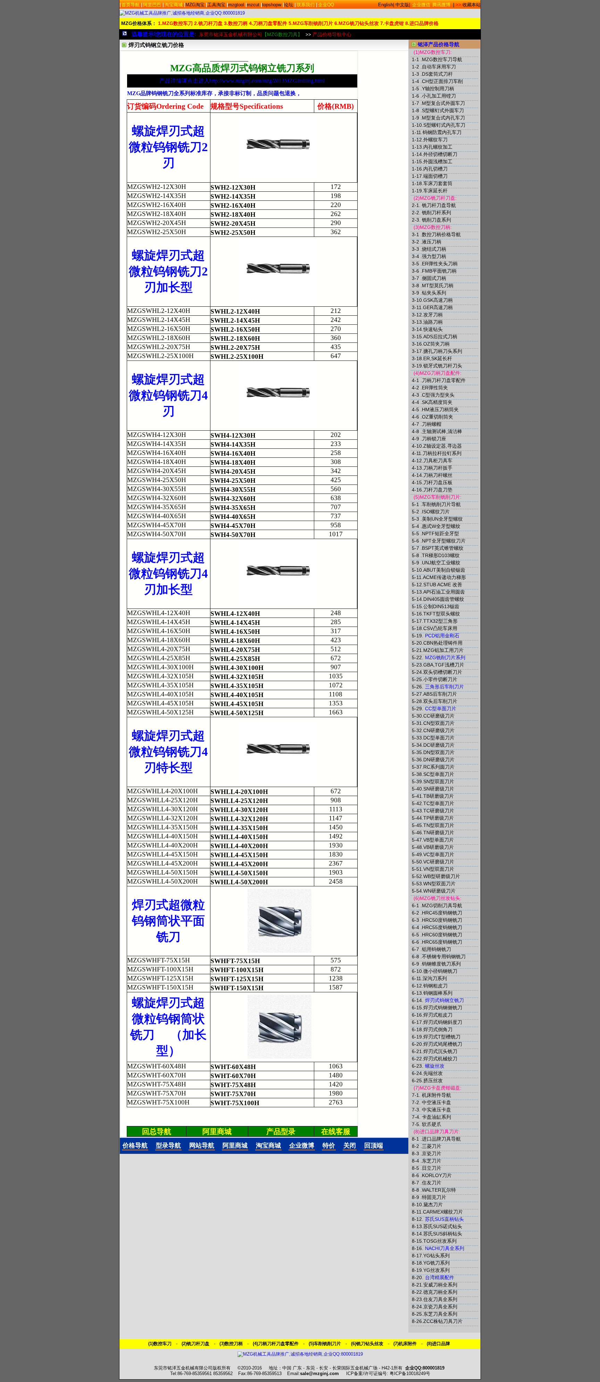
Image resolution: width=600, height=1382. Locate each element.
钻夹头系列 (434, 293)
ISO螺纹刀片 (436, 511)
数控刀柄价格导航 (441, 234)
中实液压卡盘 (436, 1109)
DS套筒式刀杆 (437, 74)
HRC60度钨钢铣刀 (442, 934)
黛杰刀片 (433, 1204)
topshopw (271, 4)
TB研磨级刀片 (438, 796)
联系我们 (306, 4)
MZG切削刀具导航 (442, 905)
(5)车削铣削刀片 (325, 1343)
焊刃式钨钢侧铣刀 (442, 1007)
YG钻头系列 (436, 1255)
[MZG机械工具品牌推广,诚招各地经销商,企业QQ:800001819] (182, 13)
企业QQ (326, 4)
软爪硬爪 (431, 1124)
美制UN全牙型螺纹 (442, 519)
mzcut (253, 4)
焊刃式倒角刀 (437, 1029)
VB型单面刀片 (438, 840)
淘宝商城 (174, 4)
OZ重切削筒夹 (437, 417)
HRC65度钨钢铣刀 (442, 942)
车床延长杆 (435, 190)
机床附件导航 (436, 1095)
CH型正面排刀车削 (442, 81)
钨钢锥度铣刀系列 (441, 964)
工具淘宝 (216, 4)
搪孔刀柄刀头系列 (442, 351)
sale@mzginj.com (319, 1373)
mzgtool (236, 4)
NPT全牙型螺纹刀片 (444, 541)
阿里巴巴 (152, 4)
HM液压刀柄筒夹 (440, 409)
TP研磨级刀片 (438, 818)
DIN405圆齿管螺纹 (443, 599)
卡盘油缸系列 (436, 1117)
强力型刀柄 (434, 256)
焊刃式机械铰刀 (440, 1058)
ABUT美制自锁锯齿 (444, 570)
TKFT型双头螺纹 (441, 613)
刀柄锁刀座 (434, 438)
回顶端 (373, 1145)
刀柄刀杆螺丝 (437, 475)
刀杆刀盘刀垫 (437, 490)
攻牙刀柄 (433, 314)
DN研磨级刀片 (439, 759)
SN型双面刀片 (438, 781)
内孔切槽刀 (435, 169)
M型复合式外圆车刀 (443, 103)
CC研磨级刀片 (439, 716)
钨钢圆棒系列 (437, 993)
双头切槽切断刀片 (442, 672)
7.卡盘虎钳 (392, 23)
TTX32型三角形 (440, 621)
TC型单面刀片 (438, 803)
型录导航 (168, 1145)
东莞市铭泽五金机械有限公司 (250, 34)
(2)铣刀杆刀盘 (195, 1343)
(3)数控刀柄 (231, 1343)
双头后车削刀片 (440, 701)
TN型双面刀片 (438, 825)
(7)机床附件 (405, 1343)
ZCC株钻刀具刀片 (442, 1321)
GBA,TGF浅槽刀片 (443, 665)
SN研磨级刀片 (438, 789)
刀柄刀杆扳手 (437, 468)
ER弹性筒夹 (435, 387)
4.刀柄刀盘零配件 (268, 23)
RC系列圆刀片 (439, 767)
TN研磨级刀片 (438, 832)
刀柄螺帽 (431, 424)
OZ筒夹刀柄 (436, 344)
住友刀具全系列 (440, 1299)
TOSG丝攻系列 (440, 1241)
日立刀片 (431, 1168)
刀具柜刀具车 (437, 460)
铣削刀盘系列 (436, 220)
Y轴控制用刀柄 (438, 88)
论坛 (288, 4)
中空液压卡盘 (436, 1102)
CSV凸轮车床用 (440, 628)
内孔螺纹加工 (437, 147)
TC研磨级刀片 (438, 810)
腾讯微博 (441, 4)
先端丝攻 (433, 1073)
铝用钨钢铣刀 (436, 949)
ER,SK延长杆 (437, 358)
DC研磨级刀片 (439, 745)
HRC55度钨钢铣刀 (442, 927)
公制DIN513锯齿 (441, 606)
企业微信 (421, 4)
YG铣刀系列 (436, 1263)
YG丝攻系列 (436, 1270)
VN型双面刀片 (438, 869)
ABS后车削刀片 (440, 694)
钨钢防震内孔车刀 (442, 132)
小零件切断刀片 (440, 679)
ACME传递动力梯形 (444, 577)
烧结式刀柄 (434, 249)
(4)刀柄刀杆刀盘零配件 (276, 1343)
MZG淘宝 (195, 4)
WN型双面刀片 (439, 883)
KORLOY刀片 (437, 1175)
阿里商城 (235, 1145)
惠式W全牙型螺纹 (441, 526)
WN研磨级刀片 (439, 891)
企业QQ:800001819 (424, 1368)
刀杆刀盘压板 (437, 482)
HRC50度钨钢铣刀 (442, 920)
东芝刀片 (431, 1161)
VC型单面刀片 (438, 854)
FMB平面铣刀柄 (439, 271)
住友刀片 (431, 1182)
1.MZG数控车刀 (175, 23)
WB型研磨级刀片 (441, 876)
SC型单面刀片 (438, 774)
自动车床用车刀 (439, 66)
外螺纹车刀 (435, 139)
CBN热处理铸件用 (442, 643)
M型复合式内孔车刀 (443, 118)
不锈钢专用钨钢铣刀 (444, 956)
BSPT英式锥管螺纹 (443, 548)
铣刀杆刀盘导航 (439, 205)
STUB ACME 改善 (442, 584)
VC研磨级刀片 (438, 861)
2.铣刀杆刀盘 (208, 23)
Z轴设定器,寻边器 (442, 446)
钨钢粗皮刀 (435, 985)
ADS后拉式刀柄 (440, 336)
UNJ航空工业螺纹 (441, 562)
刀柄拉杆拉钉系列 (442, 453)
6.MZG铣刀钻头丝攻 (356, 23)
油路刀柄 (433, 322)
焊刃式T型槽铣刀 (441, 1037)
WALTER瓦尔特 (439, 1190)
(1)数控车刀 (160, 1343)
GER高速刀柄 (438, 307)
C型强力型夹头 (438, 395)
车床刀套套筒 (437, 183)
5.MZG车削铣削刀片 (311, 23)
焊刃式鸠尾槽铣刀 (442, 1044)
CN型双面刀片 (439, 723)
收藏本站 (471, 4)
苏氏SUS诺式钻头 (442, 1226)
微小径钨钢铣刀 (440, 971)
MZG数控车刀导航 (442, 59)
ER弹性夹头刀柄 (440, 263)
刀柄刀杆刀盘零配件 (444, 380)
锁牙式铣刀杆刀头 (442, 366)
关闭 (349, 1145)
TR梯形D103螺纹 (441, 555)
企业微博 (301, 1145)
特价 (329, 1145)
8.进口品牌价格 (422, 23)
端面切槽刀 (435, 176)
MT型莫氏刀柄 (437, 285)
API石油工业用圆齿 (444, 592)
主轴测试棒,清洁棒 (442, 431)
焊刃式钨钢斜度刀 (442, 1022)
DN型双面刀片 (439, 752)
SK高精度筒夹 (437, 402)
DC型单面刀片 (439, 737)
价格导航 (135, 1145)
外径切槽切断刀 (440, 154)
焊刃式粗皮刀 (437, 1015)
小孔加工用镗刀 (439, 96)
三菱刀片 (431, 1146)
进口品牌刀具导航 (441, 1139)
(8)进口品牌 (438, 1343)
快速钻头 (433, 329)
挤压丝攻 (433, 1080)
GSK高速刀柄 (438, 300)
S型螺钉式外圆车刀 (443, 110)
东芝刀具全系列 (440, 1314)
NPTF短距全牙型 (440, 533)
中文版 (402, 4)
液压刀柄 (431, 242)
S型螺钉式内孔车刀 (444, 125)
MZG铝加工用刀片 (443, 650)
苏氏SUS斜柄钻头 (442, 1233)
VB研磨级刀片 (438, 847)
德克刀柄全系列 (440, 1292)
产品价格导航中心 (331, 34)
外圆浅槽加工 (437, 161)
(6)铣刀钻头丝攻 (367, 1343)
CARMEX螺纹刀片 (443, 1212)
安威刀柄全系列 (440, 1285)
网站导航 (201, 1145)
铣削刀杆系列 (436, 212)
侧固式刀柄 (434, 278)
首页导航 (131, 4)
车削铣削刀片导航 (441, 504)
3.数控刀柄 (236, 23)
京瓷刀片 (431, 1153)
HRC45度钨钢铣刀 (442, 913)
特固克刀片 (434, 1197)
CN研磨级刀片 (439, 730)
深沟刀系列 (435, 978)
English (385, 4)
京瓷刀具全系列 (440, 1306)
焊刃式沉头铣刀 (440, 1051)
